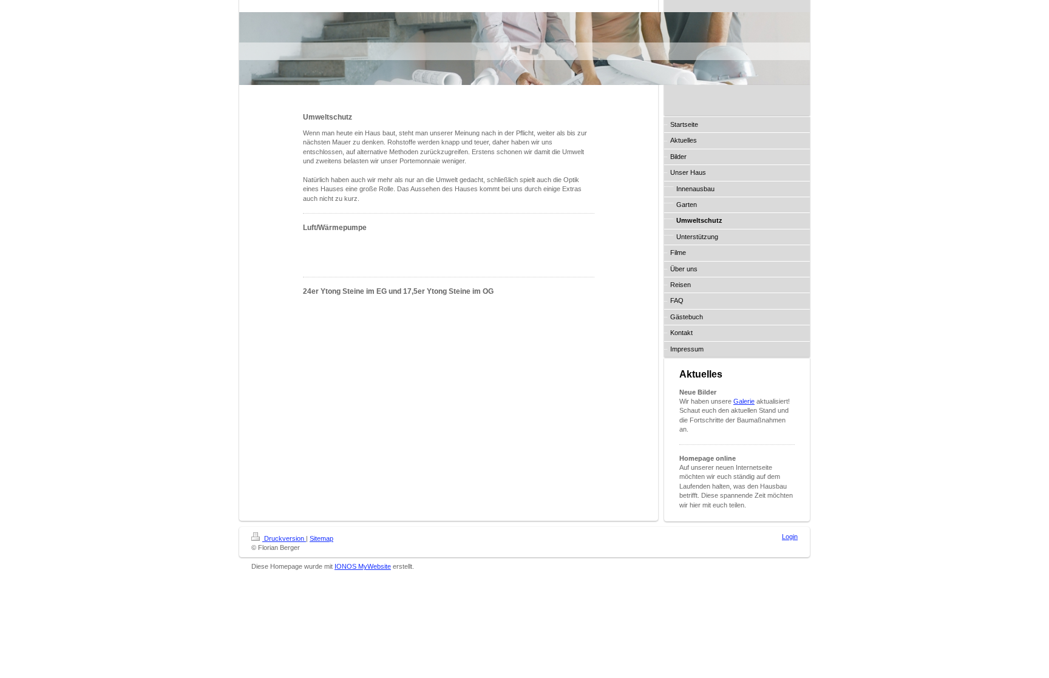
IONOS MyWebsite (362, 566)
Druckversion (284, 538)
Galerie (744, 401)
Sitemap (321, 538)
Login (790, 536)
